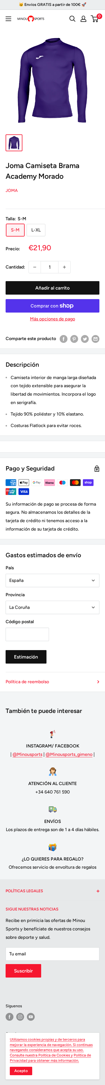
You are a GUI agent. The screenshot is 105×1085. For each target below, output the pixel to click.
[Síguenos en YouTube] (31, 1017)
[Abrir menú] (8, 19)
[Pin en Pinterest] (74, 338)
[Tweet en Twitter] (85, 338)
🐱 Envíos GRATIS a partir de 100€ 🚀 (52, 4)
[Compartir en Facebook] (63, 338)
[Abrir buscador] (72, 19)
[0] (94, 18)
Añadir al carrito (52, 288)
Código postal (20, 621)
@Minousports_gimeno (69, 754)
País (10, 567)
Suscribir (23, 971)
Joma (12, 190)
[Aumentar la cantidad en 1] (64, 267)
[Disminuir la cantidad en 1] (35, 267)
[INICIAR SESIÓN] (83, 19)
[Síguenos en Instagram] (20, 1017)
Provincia (15, 594)
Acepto (21, 1070)
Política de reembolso (27, 681)
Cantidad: (15, 267)
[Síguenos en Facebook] (9, 1017)
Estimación (26, 657)
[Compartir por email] (95, 338)
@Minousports (27, 754)
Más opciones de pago (52, 319)
